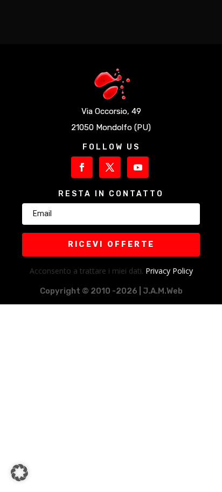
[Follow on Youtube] (138, 167)
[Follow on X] (110, 167)
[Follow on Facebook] (82, 167)
